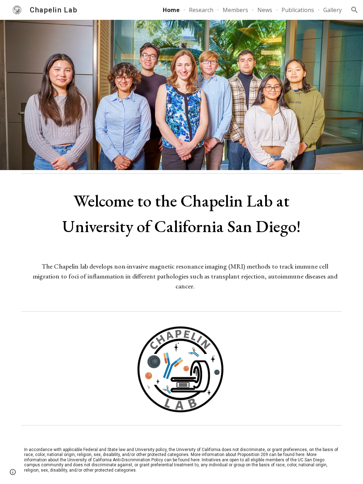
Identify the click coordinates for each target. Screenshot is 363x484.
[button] (354, 9)
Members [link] (235, 10)
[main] (181, 213)
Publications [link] (297, 10)
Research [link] (201, 10)
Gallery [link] (332, 10)
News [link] (264, 10)
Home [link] (171, 10)
